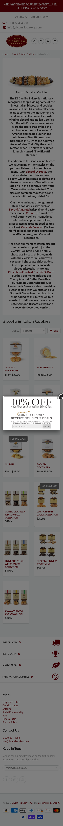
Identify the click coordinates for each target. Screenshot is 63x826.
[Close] (60, 396)
